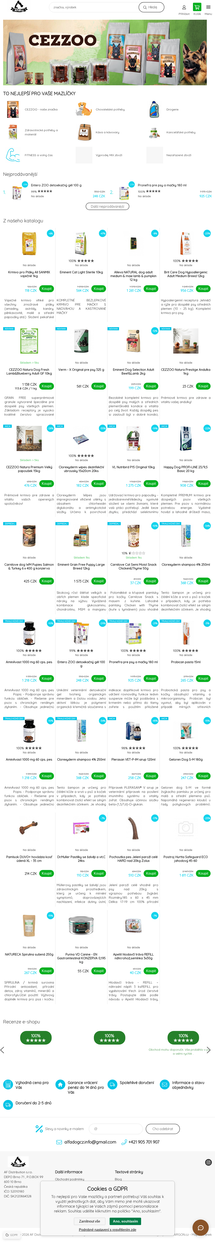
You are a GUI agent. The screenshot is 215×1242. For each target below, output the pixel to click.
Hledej (152, 7)
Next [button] (208, 1050)
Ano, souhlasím (125, 1221)
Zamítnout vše (89, 1221)
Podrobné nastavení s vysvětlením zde (107, 1230)
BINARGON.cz (179, 1235)
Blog (118, 1179)
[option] (107, 52)
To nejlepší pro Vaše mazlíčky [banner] (21, 6)
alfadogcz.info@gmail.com (90, 1142)
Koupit (46, 288)
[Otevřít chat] (201, 1228)
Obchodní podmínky (69, 1179)
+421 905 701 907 (143, 1142)
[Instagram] (208, 1162)
